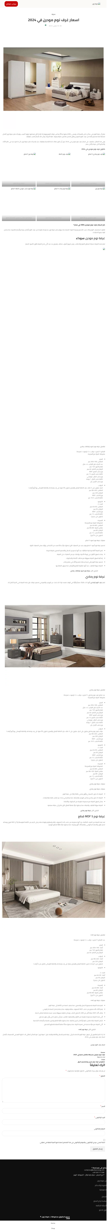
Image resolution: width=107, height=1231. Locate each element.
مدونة (53, 14)
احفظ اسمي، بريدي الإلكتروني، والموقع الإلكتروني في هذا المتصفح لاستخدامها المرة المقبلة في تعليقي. (72, 1142)
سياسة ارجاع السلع (100, 1201)
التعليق (102, 1076)
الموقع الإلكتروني (99, 1129)
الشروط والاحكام (101, 1185)
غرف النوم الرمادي (96, 582)
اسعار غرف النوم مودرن (98, 1044)
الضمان (104, 1196)
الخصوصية (103, 1189)
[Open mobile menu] (104, 3)
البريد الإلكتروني (99, 1117)
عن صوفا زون (102, 1180)
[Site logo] (96, 3)
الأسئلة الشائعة (101, 1205)
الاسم (102, 1106)
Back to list (101, 1057)
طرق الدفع (103, 1210)
